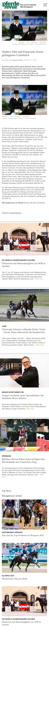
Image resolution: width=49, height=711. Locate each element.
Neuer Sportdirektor (13, 392)
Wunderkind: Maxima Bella (14, 578)
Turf (4, 326)
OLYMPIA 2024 (8, 576)
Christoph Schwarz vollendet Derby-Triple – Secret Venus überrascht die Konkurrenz (23, 331)
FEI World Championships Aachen (18, 260)
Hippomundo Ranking (12, 532)
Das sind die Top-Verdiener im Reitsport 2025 (23, 535)
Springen (6, 456)
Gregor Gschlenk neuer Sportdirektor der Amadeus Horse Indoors (23, 397)
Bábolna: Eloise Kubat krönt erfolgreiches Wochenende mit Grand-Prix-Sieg (23, 460)
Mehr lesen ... (40, 279)
